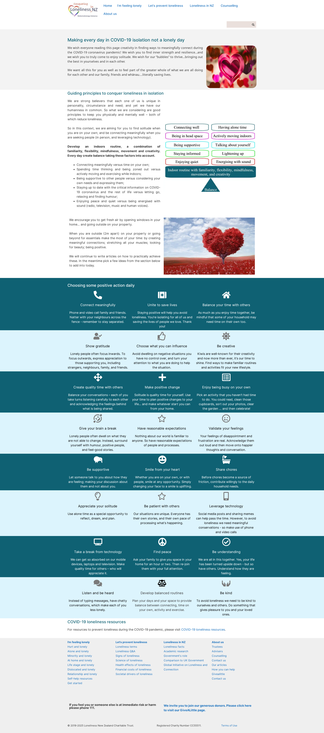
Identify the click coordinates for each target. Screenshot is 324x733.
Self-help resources (80, 678)
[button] (130, 6)
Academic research (176, 651)
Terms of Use (229, 725)
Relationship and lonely (82, 674)
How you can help (223, 669)
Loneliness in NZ (202, 5)
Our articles (219, 665)
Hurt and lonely (77, 646)
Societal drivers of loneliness (134, 674)
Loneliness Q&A (125, 651)
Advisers (217, 651)
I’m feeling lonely (129, 5)
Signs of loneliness (127, 655)
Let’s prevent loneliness (165, 5)
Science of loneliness (129, 660)
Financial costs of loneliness (133, 669)
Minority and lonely (80, 655)
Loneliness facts (174, 646)
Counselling (229, 5)
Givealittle (218, 674)
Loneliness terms (126, 646)
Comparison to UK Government (184, 660)
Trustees (217, 646)
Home (107, 5)
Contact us (219, 660)
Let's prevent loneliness (131, 642)
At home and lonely (80, 660)
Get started (75, 683)
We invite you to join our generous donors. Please (200, 705)
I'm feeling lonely (79, 642)
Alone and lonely (78, 651)
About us (110, 14)
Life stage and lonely (81, 665)
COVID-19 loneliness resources (203, 629)
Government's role (175, 655)
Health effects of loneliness (133, 665)
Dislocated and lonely (81, 669)
